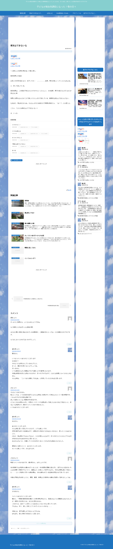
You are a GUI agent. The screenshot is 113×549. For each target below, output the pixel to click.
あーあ (14, 150)
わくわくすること (17, 137)
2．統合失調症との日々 (17, 160)
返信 (70, 344)
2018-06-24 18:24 (16, 489)
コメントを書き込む (41, 523)
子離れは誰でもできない (19, 144)
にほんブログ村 (15, 58)
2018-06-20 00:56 (15, 319)
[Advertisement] (41, 31)
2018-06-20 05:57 (16, 351)
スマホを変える (16, 131)
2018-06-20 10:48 (15, 390)
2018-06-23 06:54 (15, 460)
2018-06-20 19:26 (16, 418)
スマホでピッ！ (16, 124)
